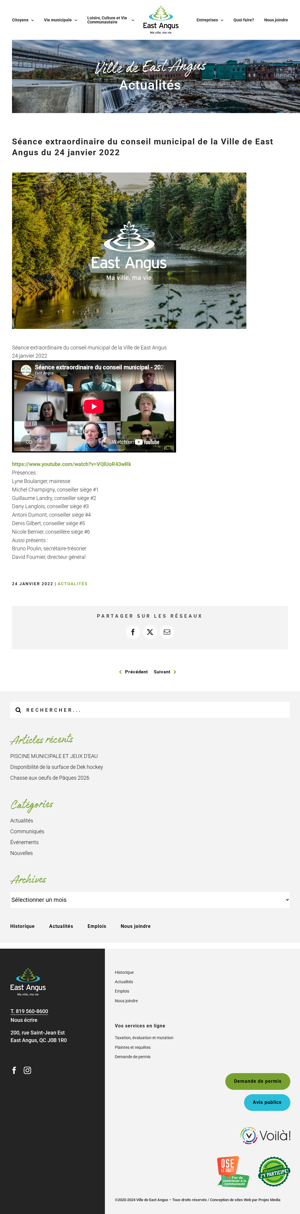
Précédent (136, 672)
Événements (24, 842)
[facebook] (14, 1070)
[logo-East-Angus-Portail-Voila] (265, 1129)
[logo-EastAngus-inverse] (28, 970)
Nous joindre (136, 926)
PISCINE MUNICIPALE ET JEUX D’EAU (54, 756)
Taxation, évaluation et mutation (144, 1037)
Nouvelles (21, 853)
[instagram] (27, 1070)
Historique (22, 926)
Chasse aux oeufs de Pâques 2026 (49, 778)
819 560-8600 (32, 1011)
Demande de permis (133, 1056)
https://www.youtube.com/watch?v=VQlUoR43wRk (71, 464)
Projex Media (269, 1200)
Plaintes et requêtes (133, 1047)
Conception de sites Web (230, 1200)
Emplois (97, 926)
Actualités (73, 583)
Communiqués (27, 831)
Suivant (162, 672)
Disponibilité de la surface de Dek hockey (56, 767)
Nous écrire (24, 1020)
